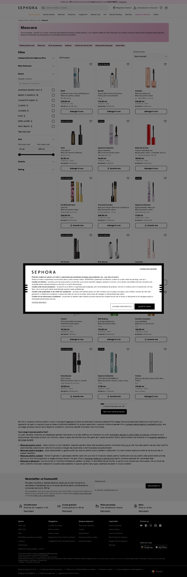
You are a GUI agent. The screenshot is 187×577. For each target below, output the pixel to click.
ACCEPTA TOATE (144, 306)
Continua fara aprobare (148, 269)
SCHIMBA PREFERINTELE (122, 306)
